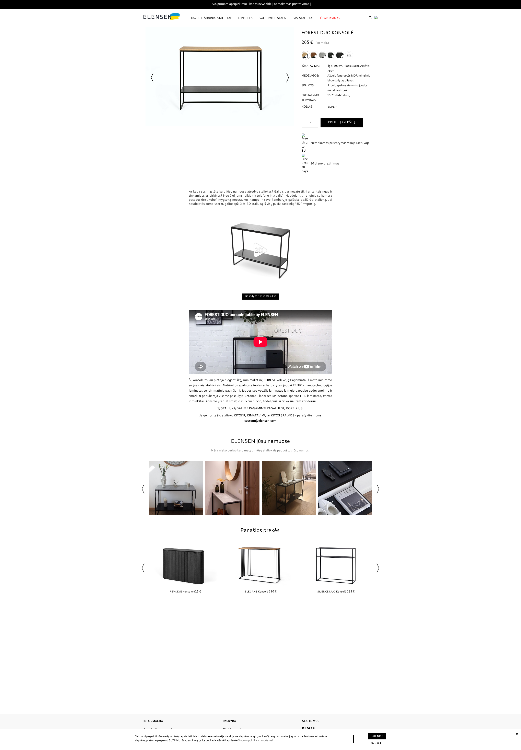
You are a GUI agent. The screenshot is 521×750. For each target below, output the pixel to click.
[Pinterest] (308, 728)
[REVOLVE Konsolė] (185, 565)
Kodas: (307, 107)
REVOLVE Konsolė (185, 591)
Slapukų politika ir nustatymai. (256, 740)
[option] (176, 488)
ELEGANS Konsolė (261, 591)
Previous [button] (143, 488)
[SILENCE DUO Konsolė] (336, 565)
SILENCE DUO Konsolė (336, 591)
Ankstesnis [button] (152, 77)
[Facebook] (303, 728)
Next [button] (378, 488)
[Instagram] (312, 728)
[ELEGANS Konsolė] (261, 565)
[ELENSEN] (161, 16)
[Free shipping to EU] (336, 138)
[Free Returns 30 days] (320, 159)
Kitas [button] (287, 77)
